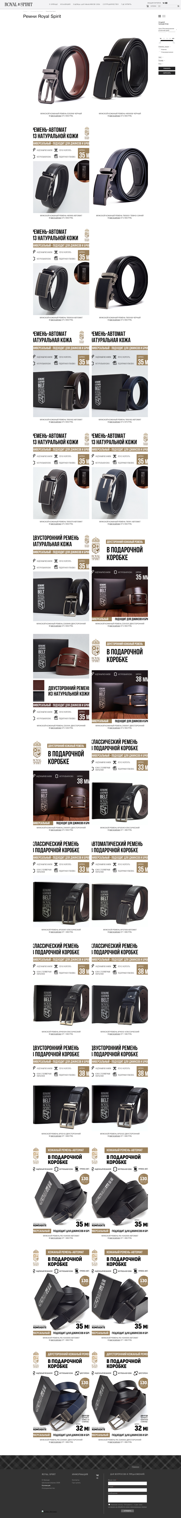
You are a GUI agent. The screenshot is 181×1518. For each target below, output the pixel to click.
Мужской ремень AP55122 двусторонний (120, 1134)
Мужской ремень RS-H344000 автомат (119, 1338)
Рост (160, 63)
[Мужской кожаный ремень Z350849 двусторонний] (61, 576)
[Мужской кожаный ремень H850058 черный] (120, 66)
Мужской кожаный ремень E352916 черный (61, 113)
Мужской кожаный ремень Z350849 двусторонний (61, 623)
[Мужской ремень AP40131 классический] (120, 984)
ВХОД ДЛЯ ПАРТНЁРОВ (154, 3)
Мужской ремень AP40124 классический (61, 1032)
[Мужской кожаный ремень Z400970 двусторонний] (61, 780)
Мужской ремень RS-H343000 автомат (61, 1338)
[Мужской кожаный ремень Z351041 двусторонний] (61, 678)
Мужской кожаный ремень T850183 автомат (120, 419)
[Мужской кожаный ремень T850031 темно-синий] (120, 168)
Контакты (75, 1480)
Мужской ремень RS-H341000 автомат (61, 1236)
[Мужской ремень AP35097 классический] (61, 882)
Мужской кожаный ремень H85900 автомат (61, 215)
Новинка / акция (163, 46)
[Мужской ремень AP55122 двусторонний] (120, 1086)
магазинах (56, 116)
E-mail (111, 1486)
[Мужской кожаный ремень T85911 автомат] (120, 474)
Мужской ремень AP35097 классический (61, 930)
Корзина (155, 6)
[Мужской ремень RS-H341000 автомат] (61, 1188)
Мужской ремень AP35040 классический (120, 828)
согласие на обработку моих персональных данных (127, 1507)
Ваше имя (112, 1480)
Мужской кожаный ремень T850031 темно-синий (120, 215)
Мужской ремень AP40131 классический (120, 1032)
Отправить (127, 1510)
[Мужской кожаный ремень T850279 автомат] (61, 474)
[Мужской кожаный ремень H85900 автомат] (61, 168)
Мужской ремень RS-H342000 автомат (119, 1236)
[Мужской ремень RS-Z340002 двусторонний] (120, 1392)
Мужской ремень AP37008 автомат (120, 930)
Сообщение (113, 1493)
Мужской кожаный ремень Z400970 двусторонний (61, 828)
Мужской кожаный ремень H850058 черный (120, 113)
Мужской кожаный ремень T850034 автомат (61, 317)
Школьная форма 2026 (51, 1483)
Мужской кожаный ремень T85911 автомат (119, 521)
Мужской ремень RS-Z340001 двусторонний (61, 1440)
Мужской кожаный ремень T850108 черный (120, 317)
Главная (25, 11)
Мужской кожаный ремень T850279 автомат (61, 521)
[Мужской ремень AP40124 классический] (61, 984)
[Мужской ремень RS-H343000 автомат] (61, 1290)
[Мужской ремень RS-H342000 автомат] (120, 1188)
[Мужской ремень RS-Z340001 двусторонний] (61, 1392)
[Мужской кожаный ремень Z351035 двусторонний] (120, 576)
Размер (160, 60)
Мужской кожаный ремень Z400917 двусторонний (120, 726)
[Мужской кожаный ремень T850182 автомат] (61, 372)
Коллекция (65, 4)
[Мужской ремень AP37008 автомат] (120, 882)
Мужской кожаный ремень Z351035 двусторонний (119, 623)
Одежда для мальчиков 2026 (86, 4)
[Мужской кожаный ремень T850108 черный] (120, 270)
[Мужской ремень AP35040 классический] (120, 780)
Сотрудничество (111, 4)
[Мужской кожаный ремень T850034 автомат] (61, 270)
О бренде (53, 4)
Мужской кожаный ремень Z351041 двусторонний (61, 726)
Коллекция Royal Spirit (37, 11)
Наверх (135, 1467)
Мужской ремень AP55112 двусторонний (61, 1134)
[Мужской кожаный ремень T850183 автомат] (120, 372)
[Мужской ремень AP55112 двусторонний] (61, 1086)
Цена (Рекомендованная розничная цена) (166, 29)
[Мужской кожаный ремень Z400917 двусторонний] (120, 678)
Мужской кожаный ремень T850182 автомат (61, 419)
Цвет (160, 57)
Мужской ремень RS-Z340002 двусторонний (119, 1440)
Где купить (126, 4)
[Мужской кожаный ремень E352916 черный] (61, 66)
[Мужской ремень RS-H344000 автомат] (120, 1290)
